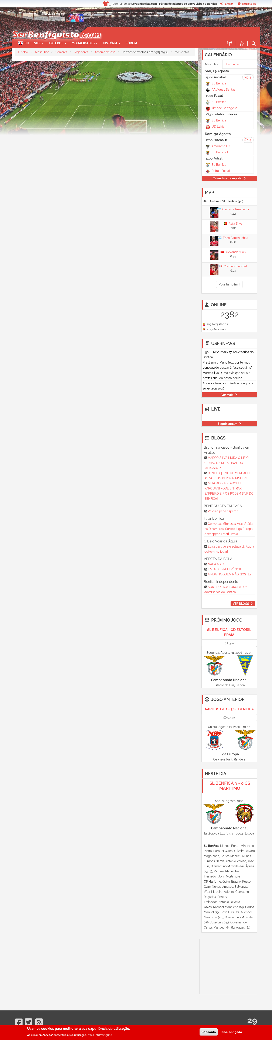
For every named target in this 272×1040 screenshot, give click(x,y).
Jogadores (81, 52)
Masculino (42, 52)
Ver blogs (241, 603)
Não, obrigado (231, 1032)
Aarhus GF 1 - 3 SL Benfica (229, 709)
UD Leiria (218, 126)
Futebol (23, 52)
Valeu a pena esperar (223, 511)
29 (252, 1020)
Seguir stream (227, 423)
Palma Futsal (221, 171)
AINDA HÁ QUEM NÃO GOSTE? (229, 574)
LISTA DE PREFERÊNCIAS (226, 569)
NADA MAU (216, 564)
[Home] (56, 29)
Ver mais (227, 395)
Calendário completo (227, 178)
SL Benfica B (220, 152)
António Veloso (105, 52)
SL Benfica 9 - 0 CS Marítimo (230, 786)
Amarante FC (221, 146)
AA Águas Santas (223, 89)
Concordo (208, 1032)
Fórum (131, 43)
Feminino (232, 64)
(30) (231, 643)
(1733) (231, 717)
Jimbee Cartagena (224, 108)
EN (26, 43)
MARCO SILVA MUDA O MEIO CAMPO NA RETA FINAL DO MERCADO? (226, 463)
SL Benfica (219, 83)
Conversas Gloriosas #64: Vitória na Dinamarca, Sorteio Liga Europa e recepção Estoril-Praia (228, 529)
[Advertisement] (151, 33)
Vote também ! (229, 284)
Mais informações (100, 1034)
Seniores (61, 52)
